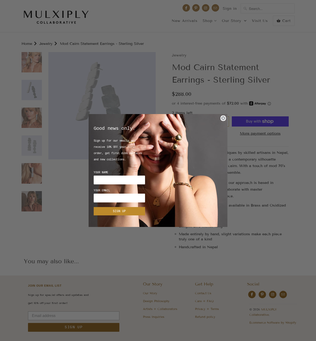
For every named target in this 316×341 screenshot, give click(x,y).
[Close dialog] (223, 118)
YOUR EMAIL (102, 190)
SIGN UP (119, 211)
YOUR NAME (101, 172)
